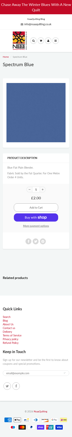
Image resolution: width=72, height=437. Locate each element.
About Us (8, 324)
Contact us (9, 328)
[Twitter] (7, 386)
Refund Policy (10, 342)
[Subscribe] (64, 373)
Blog (5, 320)
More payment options (36, 225)
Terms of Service (12, 335)
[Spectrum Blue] (36, 113)
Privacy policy (10, 339)
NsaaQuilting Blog (36, 19)
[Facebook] (16, 386)
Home (6, 56)
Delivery (7, 331)
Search (7, 316)
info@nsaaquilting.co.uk (37, 24)
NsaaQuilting (40, 411)
